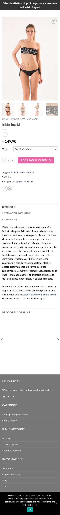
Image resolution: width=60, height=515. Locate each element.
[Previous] (7, 58)
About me (7, 468)
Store (5, 486)
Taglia (5, 149)
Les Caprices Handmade (24, 119)
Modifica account (11, 450)
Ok (30, 509)
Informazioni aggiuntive (16, 213)
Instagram (40, 298)
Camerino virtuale (11, 474)
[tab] (30, 207)
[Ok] (56, 503)
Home (5, 119)
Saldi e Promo (9, 420)
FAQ (4, 480)
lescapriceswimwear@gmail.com (38, 294)
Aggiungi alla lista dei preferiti (18, 172)
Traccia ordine (10, 444)
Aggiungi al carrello (36, 160)
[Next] (53, 58)
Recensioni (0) (9, 219)
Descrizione (9, 207)
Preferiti (6, 438)
